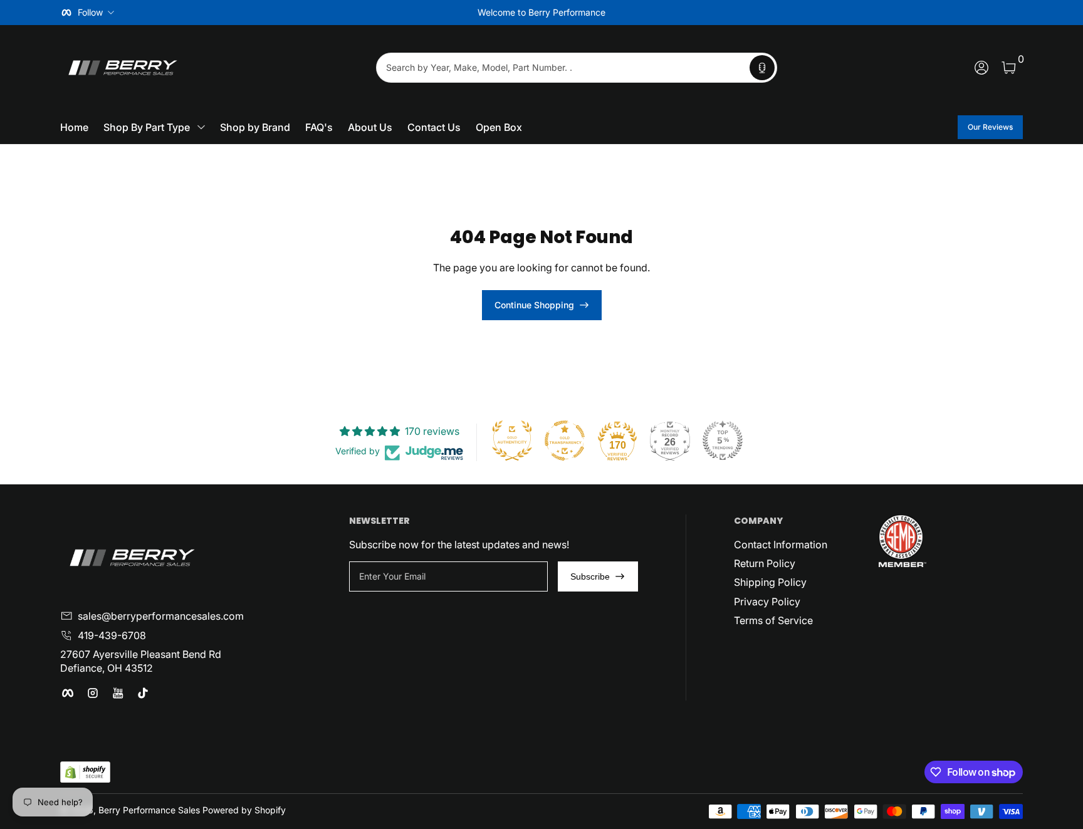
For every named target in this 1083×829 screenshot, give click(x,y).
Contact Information (780, 544)
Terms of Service (773, 620)
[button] (762, 67)
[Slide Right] (732, 13)
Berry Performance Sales (149, 810)
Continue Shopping (534, 305)
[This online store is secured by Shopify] (85, 772)
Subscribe (590, 576)
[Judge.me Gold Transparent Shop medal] (565, 440)
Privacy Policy (767, 601)
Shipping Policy (770, 582)
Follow (90, 12)
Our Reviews (990, 127)
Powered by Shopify (244, 810)
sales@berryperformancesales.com (161, 616)
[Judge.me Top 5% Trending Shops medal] (723, 440)
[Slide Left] (351, 13)
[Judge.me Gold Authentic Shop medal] (512, 440)
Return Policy (764, 563)
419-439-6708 (112, 635)
